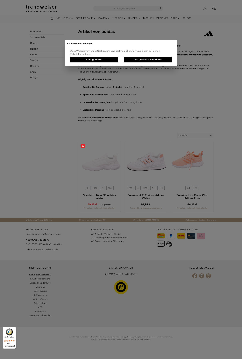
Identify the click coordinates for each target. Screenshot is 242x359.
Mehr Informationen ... (81, 54)
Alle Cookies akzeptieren (148, 59)
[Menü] (14, 328)
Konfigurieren (94, 59)
